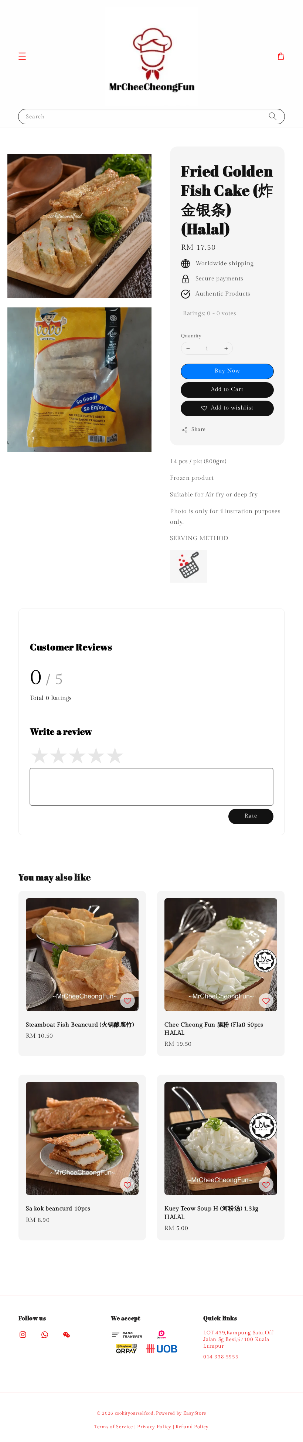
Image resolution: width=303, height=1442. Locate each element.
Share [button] (198, 429)
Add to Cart (227, 389)
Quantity (191, 336)
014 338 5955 (220, 1357)
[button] (22, 56)
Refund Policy (192, 1427)
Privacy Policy (154, 1427)
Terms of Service (113, 1427)
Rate (251, 816)
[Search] (273, 116)
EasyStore (194, 1413)
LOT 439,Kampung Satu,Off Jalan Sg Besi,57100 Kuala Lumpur (238, 1339)
